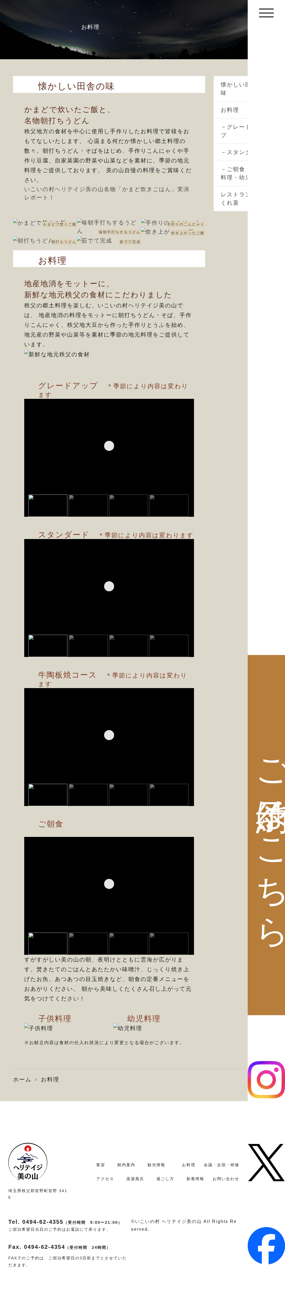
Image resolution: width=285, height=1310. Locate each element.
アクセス (105, 1178)
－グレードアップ (242, 131)
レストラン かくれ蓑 (240, 198)
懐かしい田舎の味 (242, 88)
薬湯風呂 (135, 1178)
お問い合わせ (226, 1178)
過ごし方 (165, 1178)
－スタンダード (242, 152)
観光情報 (156, 1165)
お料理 (230, 110)
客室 (100, 1165)
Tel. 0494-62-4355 (65, 1222)
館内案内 (126, 1165)
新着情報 (195, 1178)
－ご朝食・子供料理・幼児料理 (242, 173)
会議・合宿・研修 (221, 1165)
